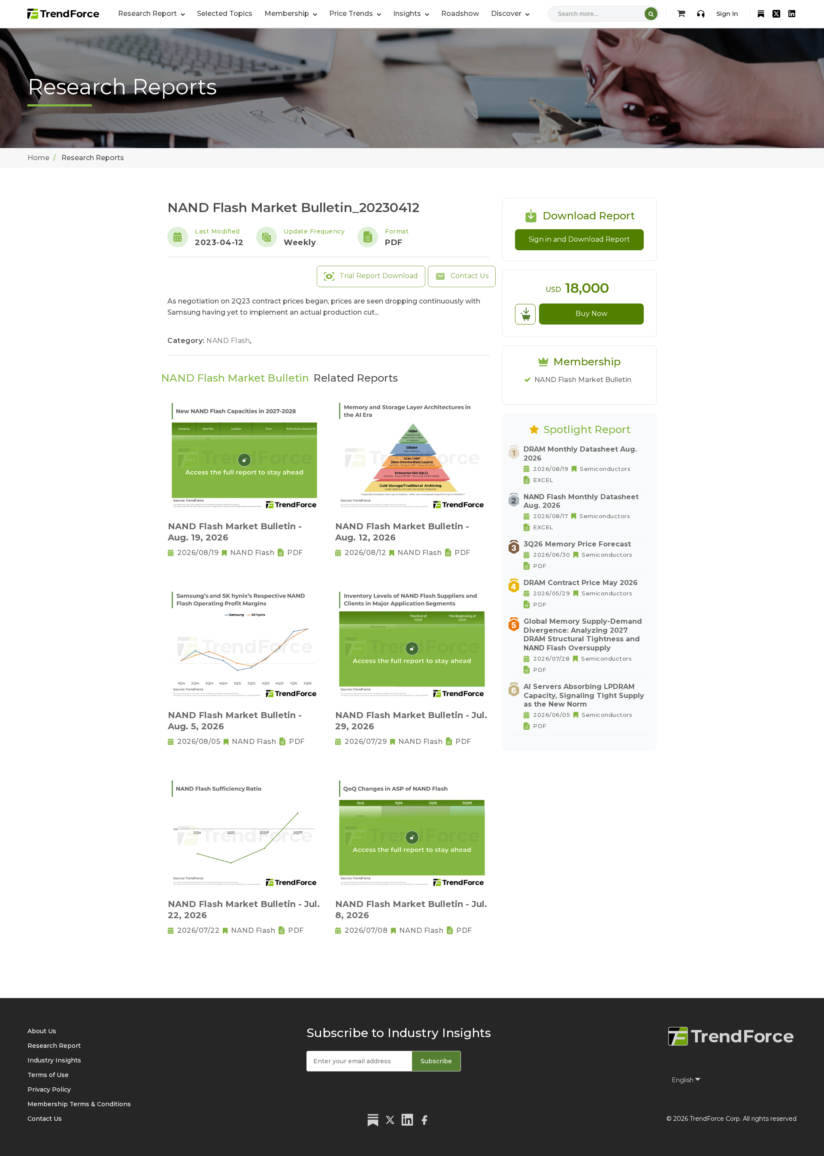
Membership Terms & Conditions (79, 1104)
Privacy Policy (49, 1089)
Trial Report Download (378, 276)
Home (38, 158)
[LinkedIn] (792, 14)
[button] (290, 13)
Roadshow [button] (460, 13)
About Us (41, 1031)
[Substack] (761, 14)
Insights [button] (408, 13)
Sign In (727, 14)
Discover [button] (507, 13)
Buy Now (591, 313)
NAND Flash (229, 341)
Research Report (54, 1046)
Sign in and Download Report (579, 239)
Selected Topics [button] (224, 13)
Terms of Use (48, 1075)
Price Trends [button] (352, 13)
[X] (776, 14)
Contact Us (468, 276)
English (683, 1080)
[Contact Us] (701, 13)
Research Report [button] (148, 13)
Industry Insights (54, 1060)
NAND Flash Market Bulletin (582, 380)
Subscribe (436, 1061)
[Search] (651, 13)
